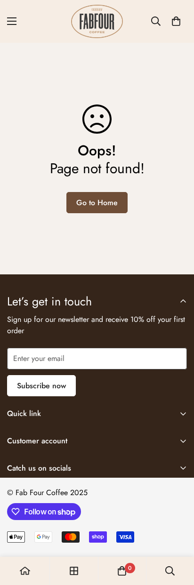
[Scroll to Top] (177, 535)
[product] (25, 571)
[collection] (74, 571)
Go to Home (97, 202)
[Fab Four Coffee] (97, 21)
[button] (176, 21)
